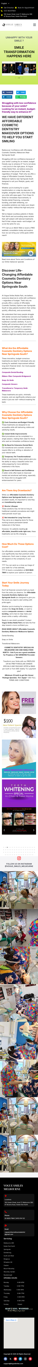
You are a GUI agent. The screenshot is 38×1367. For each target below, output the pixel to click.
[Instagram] (25, 1359)
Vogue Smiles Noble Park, (14, 295)
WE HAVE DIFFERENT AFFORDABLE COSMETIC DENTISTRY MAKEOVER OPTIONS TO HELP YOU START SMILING (18, 129)
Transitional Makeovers (11, 643)
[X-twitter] (10, 1359)
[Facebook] (5, 1359)
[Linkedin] (20, 1359)
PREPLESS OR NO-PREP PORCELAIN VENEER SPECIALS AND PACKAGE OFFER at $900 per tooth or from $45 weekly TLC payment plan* (19, 666)
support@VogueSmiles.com (13, 1363)
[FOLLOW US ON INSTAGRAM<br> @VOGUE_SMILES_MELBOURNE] (19, 858)
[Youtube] (15, 1359)
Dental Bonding (8, 636)
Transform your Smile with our (15, 661)
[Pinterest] (30, 1359)
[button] (4, 68)
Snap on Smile (7, 639)
